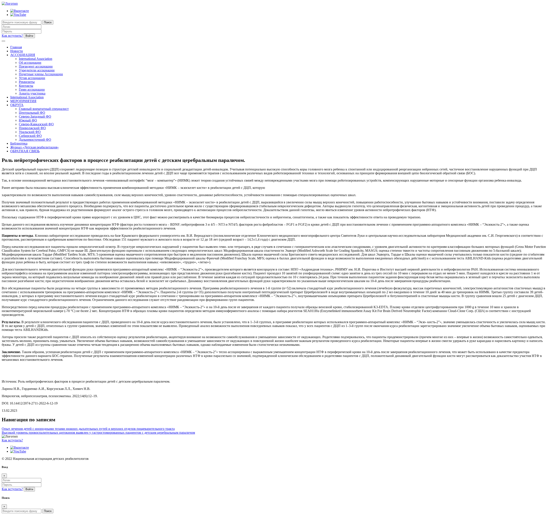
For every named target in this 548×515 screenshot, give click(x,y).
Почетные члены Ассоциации (41, 74)
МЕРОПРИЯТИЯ (23, 101)
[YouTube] (18, 14)
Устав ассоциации (32, 78)
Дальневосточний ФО (35, 139)
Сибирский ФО (30, 136)
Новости (16, 51)
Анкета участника (32, 93)
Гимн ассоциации (32, 89)
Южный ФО (28, 120)
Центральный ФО (32, 112)
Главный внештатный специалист (44, 109)
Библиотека (18, 143)
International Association (35, 59)
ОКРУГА (17, 105)
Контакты (26, 85)
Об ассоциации (30, 62)
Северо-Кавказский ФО (36, 124)
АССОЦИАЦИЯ (22, 55)
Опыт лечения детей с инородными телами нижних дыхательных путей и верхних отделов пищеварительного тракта (88, 429)
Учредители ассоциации (37, 70)
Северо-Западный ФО (35, 116)
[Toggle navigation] (3, 41)
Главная (16, 47)
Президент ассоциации (36, 66)
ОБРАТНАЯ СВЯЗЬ (25, 151)
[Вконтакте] (19, 11)
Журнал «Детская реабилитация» (34, 147)
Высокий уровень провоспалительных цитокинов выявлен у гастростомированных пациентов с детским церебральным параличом (98, 432)
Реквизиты (27, 82)
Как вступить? (12, 35)
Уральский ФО (30, 132)
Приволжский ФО (32, 128)
